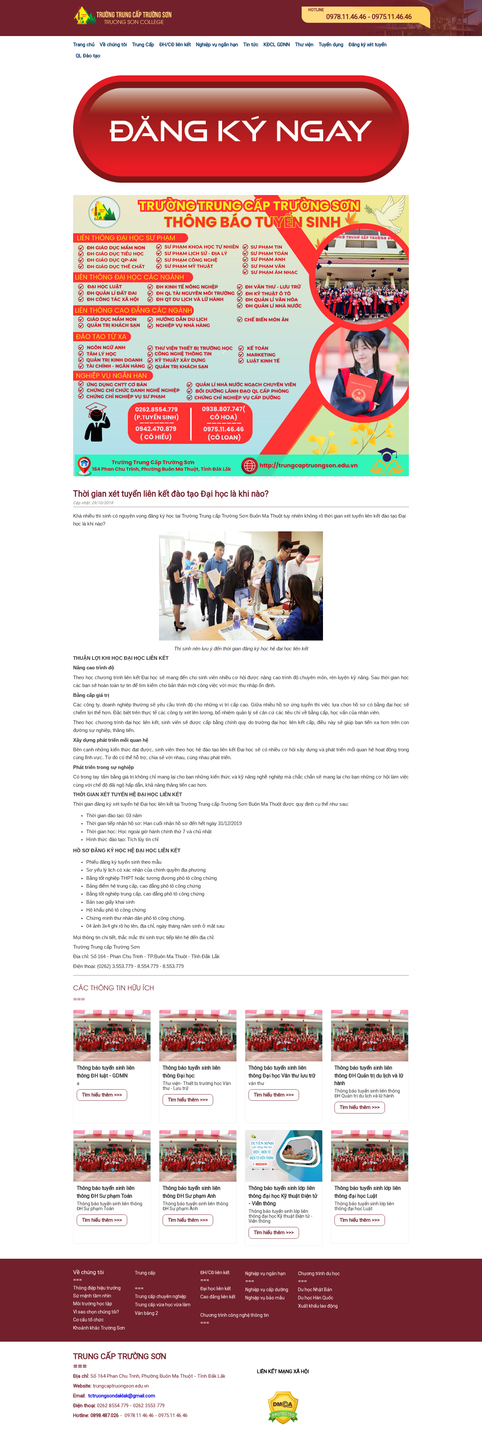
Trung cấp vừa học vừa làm (163, 1304)
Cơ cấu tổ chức (88, 1319)
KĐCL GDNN (277, 45)
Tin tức (250, 45)
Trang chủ (83, 45)
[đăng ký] (241, 190)
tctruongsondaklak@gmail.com (121, 1396)
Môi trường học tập (92, 1303)
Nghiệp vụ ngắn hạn (217, 45)
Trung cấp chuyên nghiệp (160, 1296)
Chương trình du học (319, 1273)
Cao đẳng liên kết (217, 1296)
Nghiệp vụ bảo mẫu (265, 1297)
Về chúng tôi (113, 45)
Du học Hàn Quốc (315, 1297)
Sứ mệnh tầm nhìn (92, 1295)
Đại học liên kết (215, 1288)
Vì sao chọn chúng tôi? (96, 1311)
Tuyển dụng (331, 45)
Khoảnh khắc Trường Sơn (99, 1328)
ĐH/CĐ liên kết (175, 45)
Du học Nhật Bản (315, 1289)
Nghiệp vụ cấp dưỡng (266, 1289)
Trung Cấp (143, 45)
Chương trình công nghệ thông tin (234, 1315)
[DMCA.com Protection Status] (283, 1423)
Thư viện (304, 45)
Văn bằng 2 (146, 1313)
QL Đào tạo (88, 56)
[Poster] (241, 474)
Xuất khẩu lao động (318, 1306)
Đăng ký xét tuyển (368, 45)
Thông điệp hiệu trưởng (97, 1288)
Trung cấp (145, 1272)
